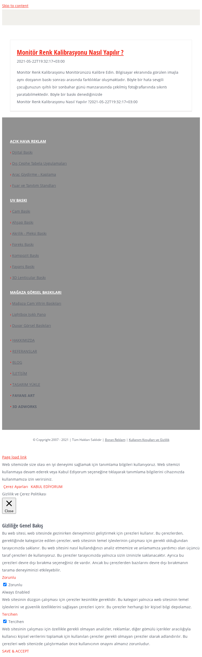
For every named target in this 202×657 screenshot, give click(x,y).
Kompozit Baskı (25, 255)
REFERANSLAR (24, 351)
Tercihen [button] (10, 614)
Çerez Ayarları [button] (15, 486)
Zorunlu (15, 584)
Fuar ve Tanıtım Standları (34, 185)
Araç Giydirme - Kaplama (34, 174)
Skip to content (15, 5)
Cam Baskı (21, 211)
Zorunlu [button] (9, 577)
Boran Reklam (115, 439)
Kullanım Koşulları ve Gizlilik (149, 439)
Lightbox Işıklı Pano (29, 314)
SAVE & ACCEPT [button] (15, 651)
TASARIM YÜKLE (26, 384)
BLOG (17, 362)
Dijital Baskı (22, 152)
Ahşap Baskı (22, 222)
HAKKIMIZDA (23, 340)
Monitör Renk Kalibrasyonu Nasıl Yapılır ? (70, 52)
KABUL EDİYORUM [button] (47, 486)
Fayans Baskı (23, 266)
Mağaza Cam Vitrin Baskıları (36, 303)
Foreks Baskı (23, 244)
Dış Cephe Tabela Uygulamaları (39, 163)
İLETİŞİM (19, 373)
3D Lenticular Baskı (29, 277)
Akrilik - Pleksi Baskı (29, 233)
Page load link (14, 457)
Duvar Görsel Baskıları (31, 325)
